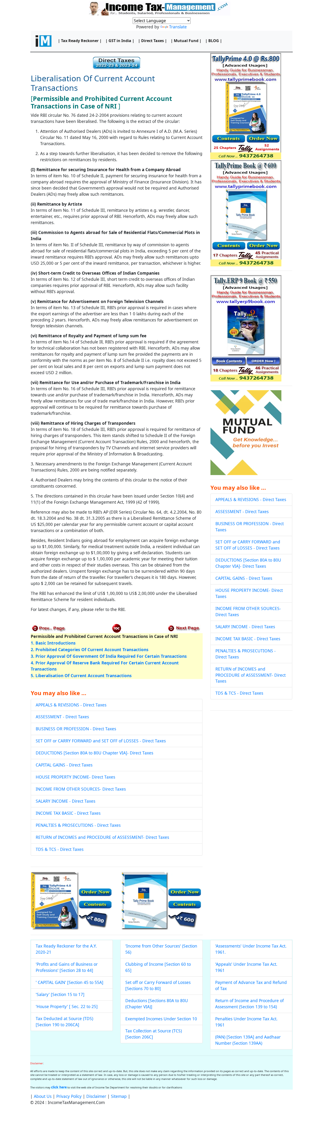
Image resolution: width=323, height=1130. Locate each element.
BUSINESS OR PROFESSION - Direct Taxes (76, 729)
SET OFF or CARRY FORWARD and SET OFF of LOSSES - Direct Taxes (101, 741)
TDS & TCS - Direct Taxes (59, 849)
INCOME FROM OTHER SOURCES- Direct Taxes (81, 789)
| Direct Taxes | (152, 40)
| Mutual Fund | (186, 40)
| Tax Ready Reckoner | (80, 40)
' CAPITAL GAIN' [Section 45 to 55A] (69, 982)
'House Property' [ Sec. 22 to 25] (67, 1006)
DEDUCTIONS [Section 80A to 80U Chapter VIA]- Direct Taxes (94, 753)
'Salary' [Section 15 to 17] (60, 994)
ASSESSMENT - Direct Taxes (62, 716)
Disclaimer (96, 1096)
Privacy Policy (69, 1096)
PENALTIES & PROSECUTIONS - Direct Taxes (78, 825)
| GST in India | (119, 40)
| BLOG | (213, 40)
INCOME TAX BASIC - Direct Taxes (68, 813)
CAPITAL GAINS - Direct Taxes (64, 765)
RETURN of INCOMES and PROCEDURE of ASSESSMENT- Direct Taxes (102, 837)
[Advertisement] (251, 748)
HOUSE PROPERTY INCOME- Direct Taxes (75, 777)
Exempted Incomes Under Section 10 (161, 1019)
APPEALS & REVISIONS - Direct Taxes (71, 705)
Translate (178, 27)
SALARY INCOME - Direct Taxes (65, 801)
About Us (43, 1096)
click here (59, 1087)
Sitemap (119, 1096)
